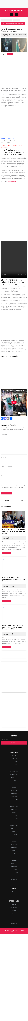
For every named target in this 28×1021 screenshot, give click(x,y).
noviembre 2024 (14, 771)
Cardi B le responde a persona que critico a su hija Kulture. (13, 579)
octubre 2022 (14, 822)
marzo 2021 (14, 863)
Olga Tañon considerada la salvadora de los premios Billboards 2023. (12, 627)
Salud (14, 920)
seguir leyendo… (12, 181)
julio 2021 (14, 850)
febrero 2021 (14, 866)
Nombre (3, 457)
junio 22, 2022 (6, 34)
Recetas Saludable (14, 10)
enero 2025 (14, 764)
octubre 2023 (14, 803)
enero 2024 (14, 796)
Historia (14, 913)
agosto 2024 (14, 777)
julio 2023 (14, 812)
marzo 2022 (14, 844)
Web (2, 475)
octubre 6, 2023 (8, 633)
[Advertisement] (14, 71)
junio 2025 (14, 758)
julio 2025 (14, 755)
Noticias (14, 916)
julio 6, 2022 (8, 585)
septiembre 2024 (14, 774)
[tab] (11, 14)
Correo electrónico (6, 466)
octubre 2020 (14, 879)
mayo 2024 (14, 784)
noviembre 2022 (14, 818)
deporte (14, 904)
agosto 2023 (14, 809)
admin (14, 34)
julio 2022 (14, 831)
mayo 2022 (14, 838)
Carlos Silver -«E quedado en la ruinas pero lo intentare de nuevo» (13, 531)
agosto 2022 (14, 828)
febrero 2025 (14, 761)
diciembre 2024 (14, 768)
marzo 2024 (14, 790)
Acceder (14, 891)
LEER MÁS (7, 553)
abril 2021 (14, 860)
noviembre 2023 (14, 799)
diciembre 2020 (14, 872)
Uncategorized (14, 923)
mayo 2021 (14, 857)
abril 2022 (14, 841)
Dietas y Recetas (14, 907)
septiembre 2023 (14, 806)
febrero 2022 (14, 847)
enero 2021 (14, 869)
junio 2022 (14, 834)
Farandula (16, 20)
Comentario (4, 434)
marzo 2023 (14, 815)
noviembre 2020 (14, 876)
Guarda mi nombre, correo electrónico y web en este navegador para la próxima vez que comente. (14, 487)
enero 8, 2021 (8, 537)
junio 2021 (14, 853)
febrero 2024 (14, 793)
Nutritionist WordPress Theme (13, 930)
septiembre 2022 (14, 825)
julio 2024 (14, 780)
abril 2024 (14, 787)
